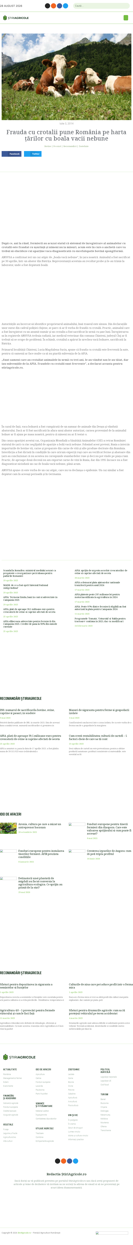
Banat (103, 1099)
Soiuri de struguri (75, 1128)
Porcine (71, 1090)
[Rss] (53, 5)
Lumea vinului (74, 1132)
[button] (126, 17)
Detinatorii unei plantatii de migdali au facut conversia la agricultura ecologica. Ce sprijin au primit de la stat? (40, 882)
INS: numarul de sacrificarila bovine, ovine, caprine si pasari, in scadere (27, 711)
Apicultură (72, 1098)
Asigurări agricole (10, 1115)
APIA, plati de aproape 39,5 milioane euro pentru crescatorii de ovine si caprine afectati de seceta (29, 610)
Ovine (70, 1086)
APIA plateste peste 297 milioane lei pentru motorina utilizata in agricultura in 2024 (97, 596)
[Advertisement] (66, 210)
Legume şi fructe (10, 1133)
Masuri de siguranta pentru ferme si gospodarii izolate (99, 711)
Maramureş (105, 1115)
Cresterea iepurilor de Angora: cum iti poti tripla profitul (109, 852)
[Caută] (126, 6)
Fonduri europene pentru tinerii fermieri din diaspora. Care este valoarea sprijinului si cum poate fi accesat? (109, 828)
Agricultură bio (9, 1137)
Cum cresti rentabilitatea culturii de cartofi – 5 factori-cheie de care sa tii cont (98, 737)
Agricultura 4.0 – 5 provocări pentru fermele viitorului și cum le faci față (27, 1012)
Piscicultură (73, 1105)
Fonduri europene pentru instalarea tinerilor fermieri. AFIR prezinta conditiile (41, 854)
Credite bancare (9, 1111)
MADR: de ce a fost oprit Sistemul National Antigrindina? (25, 586)
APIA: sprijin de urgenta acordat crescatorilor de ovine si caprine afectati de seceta (101, 572)
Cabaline (71, 1094)
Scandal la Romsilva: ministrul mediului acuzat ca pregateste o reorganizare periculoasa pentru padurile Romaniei (29, 573)
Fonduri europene (10, 1107)
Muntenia (105, 1123)
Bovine (47, 146)
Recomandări (70, 146)
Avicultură (72, 1101)
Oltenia (104, 1126)
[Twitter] (65, 5)
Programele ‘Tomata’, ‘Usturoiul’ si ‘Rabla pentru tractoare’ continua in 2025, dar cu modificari (100, 620)
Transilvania (106, 1130)
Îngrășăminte (41, 1115)
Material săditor (42, 1111)
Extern (6, 1082)
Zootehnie (84, 146)
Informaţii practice (76, 1139)
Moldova (104, 1119)
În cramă (72, 1124)
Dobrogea (105, 1111)
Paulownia (40, 1090)
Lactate (71, 1074)
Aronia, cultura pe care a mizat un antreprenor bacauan (39, 825)
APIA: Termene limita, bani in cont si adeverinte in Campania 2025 (30, 598)
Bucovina (105, 1103)
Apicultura (40, 1074)
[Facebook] (59, 5)
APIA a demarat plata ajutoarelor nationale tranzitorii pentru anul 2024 (97, 584)
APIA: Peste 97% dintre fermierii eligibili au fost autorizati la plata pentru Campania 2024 (100, 608)
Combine (39, 1137)
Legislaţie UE (106, 1081)
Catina (38, 1078)
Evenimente (8, 1086)
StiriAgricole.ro (24, 1233)
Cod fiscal (105, 1085)
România (7, 1074)
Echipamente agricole (45, 1141)
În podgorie (73, 1120)
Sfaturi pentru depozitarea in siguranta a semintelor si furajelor (26, 986)
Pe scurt (57, 146)
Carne (70, 1078)
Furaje (5, 1129)
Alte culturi (7, 1141)
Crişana (104, 1107)
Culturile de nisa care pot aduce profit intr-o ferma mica (101, 986)
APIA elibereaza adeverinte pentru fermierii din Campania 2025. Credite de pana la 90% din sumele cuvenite (30, 624)
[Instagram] (47, 5)
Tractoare (39, 1133)
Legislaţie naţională (109, 1077)
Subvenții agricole (10, 1103)
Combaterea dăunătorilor (46, 1119)
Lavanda (39, 1086)
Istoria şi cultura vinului (78, 1135)
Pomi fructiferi (42, 1094)
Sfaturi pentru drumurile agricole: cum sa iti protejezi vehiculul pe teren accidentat (97, 1012)
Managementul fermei (12, 1078)
